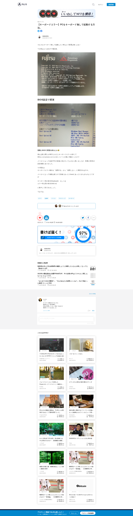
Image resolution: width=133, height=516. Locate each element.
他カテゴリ (41, 21)
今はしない (74, 513)
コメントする (90, 323)
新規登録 (111, 4)
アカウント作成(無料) (88, 513)
